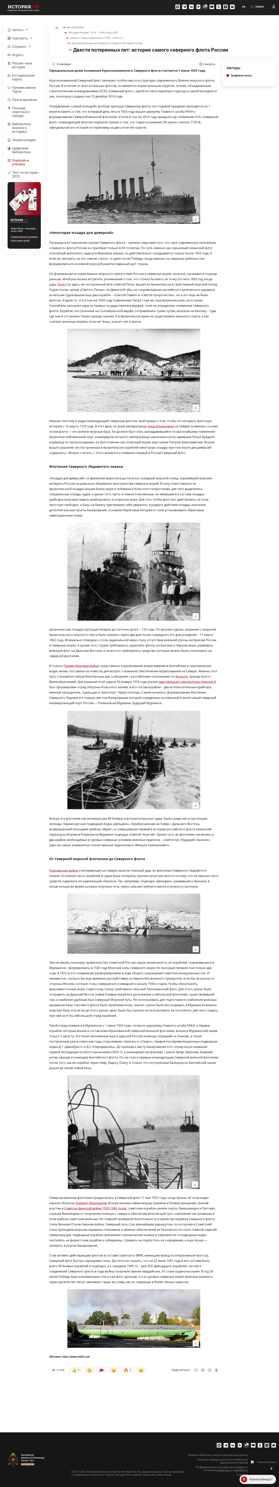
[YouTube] (212, 7)
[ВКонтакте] (191, 7)
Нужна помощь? (261, 1479)
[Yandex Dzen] (225, 7)
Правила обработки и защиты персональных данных (218, 1455)
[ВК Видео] (198, 7)
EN (243, 6)
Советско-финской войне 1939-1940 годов (95, 1208)
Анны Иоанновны (161, 426)
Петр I (61, 284)
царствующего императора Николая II (187, 682)
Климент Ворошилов (91, 1203)
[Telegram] (184, 7)
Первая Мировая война (81, 666)
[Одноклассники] (218, 7)
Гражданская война (63, 870)
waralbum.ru (241, 1470)
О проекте (242, 1474)
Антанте (181, 676)
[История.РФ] (23, 7)
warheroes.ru (225, 1470)
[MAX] (177, 7)
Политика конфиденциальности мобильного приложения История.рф (222, 1461)
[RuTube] (205, 7)
